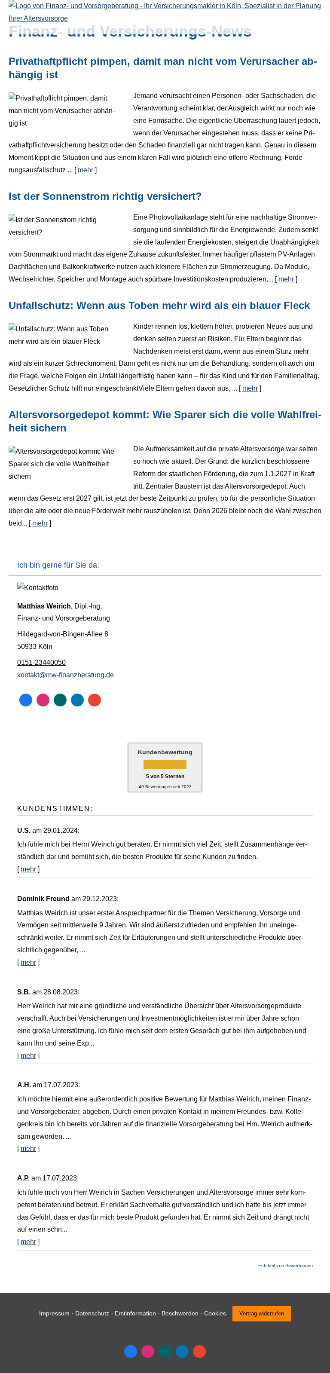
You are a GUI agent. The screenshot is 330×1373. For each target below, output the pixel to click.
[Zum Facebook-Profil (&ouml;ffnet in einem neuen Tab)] (25, 700)
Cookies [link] (215, 1313)
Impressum (54, 1313)
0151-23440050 (41, 662)
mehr (85, 170)
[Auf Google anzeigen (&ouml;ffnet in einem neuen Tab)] (94, 700)
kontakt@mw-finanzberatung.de (65, 675)
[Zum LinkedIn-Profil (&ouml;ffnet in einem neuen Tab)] (77, 700)
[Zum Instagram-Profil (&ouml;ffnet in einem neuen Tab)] (43, 700)
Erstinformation (135, 1313)
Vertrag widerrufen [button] (261, 1313)
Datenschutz (92, 1313)
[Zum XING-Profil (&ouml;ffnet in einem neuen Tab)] (60, 700)
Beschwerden (180, 1313)
